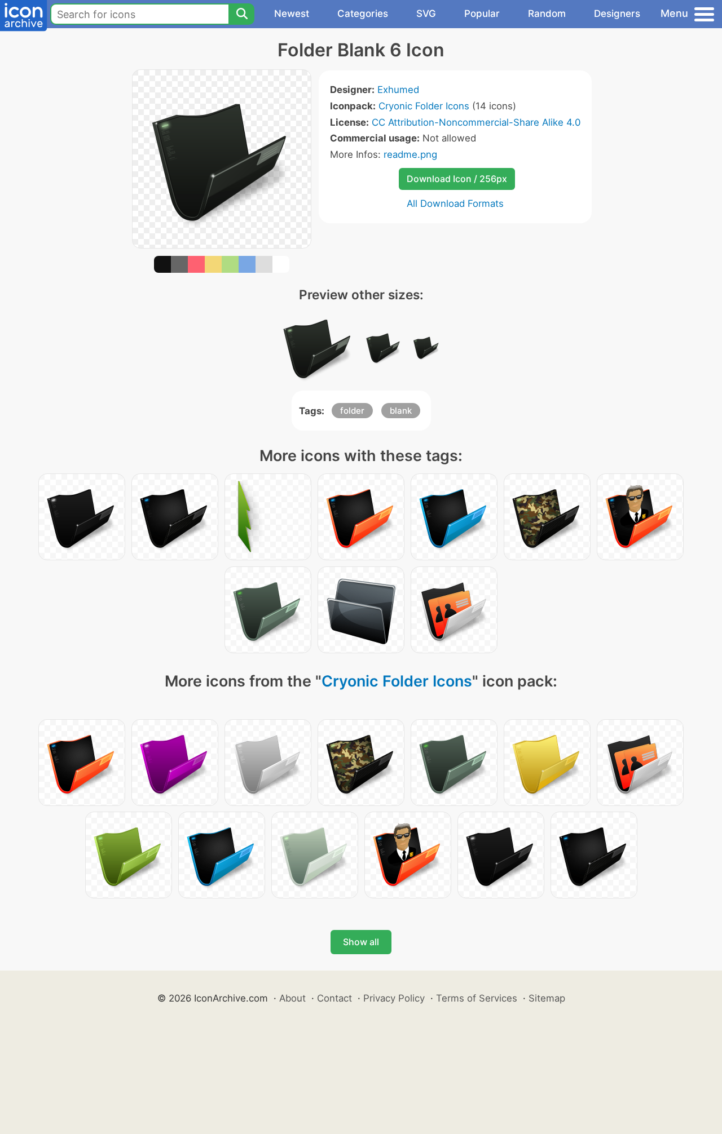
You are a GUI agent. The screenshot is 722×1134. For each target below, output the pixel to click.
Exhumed (398, 89)
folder (352, 410)
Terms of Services (476, 998)
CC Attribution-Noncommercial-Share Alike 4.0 (476, 122)
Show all (361, 941)
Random (547, 13)
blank (401, 410)
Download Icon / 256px (457, 178)
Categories (362, 13)
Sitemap (547, 998)
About (292, 998)
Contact (334, 998)
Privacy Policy (394, 998)
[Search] (241, 14)
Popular (482, 13)
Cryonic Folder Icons (423, 106)
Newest (291, 13)
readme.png (410, 154)
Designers (617, 13)
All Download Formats (455, 203)
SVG (426, 13)
